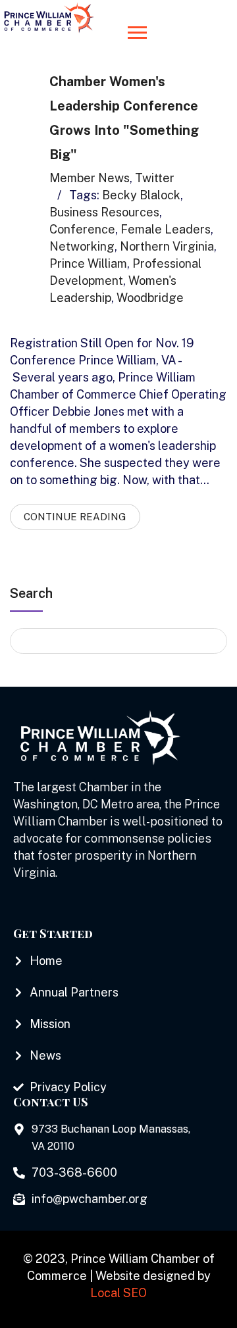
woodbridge (150, 298)
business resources (104, 212)
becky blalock (141, 195)
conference (82, 229)
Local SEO (118, 1293)
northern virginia (167, 246)
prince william (88, 263)
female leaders (165, 229)
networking (82, 246)
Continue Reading (75, 516)
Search (31, 593)
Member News (89, 178)
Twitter (154, 178)
